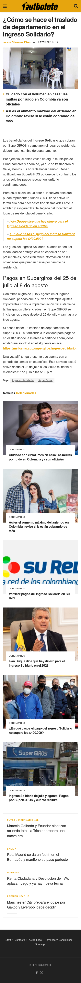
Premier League (18, 896)
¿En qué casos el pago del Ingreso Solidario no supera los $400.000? (41, 236)
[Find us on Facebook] (37, 973)
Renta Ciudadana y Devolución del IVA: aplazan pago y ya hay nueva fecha (38, 881)
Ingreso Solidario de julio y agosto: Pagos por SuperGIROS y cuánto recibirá (39, 797)
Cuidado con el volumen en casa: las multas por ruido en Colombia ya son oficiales (37, 98)
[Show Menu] (5, 6)
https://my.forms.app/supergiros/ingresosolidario (39, 348)
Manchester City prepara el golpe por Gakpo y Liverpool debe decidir (36, 904)
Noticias (13, 872)
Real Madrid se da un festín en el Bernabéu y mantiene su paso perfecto (37, 857)
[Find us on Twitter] (41, 973)
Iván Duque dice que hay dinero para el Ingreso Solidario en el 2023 (37, 223)
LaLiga (12, 848)
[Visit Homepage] (40, 6)
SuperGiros (45, 380)
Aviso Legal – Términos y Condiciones (51, 940)
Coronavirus (17, 449)
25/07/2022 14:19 (48, 42)
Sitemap (40, 944)
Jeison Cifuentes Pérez (17, 42)
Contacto (20, 940)
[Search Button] (76, 6)
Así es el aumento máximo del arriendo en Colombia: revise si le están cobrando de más (41, 115)
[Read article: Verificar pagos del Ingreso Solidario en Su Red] (40, 567)
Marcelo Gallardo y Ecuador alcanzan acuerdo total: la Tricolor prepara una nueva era (36, 830)
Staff (8, 940)
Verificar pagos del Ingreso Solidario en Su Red (39, 596)
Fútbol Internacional (23, 819)
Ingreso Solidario (23, 380)
